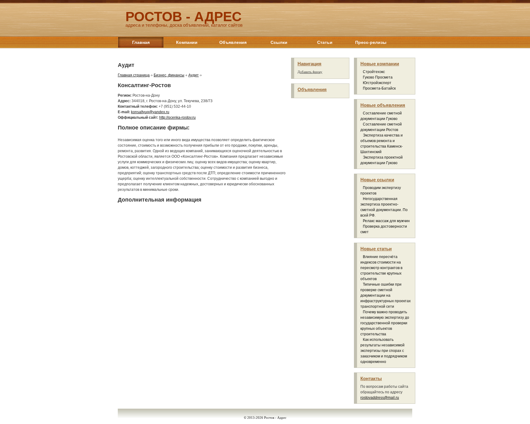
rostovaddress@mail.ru (379, 397)
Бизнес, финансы (169, 75)
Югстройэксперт (377, 83)
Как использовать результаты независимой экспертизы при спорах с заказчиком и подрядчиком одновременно (383, 350)
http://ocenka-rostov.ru (177, 117)
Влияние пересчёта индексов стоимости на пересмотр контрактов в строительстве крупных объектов (381, 268)
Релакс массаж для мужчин (386, 221)
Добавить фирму (310, 72)
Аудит (193, 75)
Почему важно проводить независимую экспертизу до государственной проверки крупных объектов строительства (384, 323)
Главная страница (134, 75)
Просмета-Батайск (379, 88)
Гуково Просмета (378, 77)
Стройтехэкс (374, 72)
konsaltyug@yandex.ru (150, 112)
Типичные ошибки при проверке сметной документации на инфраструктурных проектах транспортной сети (385, 295)
